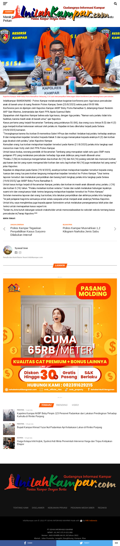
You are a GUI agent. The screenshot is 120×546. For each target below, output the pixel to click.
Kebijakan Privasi (57, 508)
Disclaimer (38, 508)
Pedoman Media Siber (82, 508)
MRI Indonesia (91, 521)
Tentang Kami (20, 508)
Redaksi (102, 508)
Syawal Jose (21, 248)
